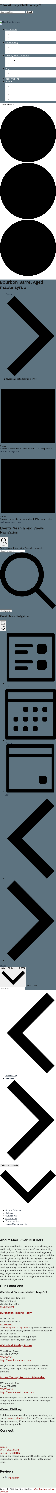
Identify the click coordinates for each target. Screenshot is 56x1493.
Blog (13, 47)
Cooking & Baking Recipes (24, 40)
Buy (7, 68)
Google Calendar (13, 1210)
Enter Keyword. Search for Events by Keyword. (21, 548)
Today (3, 965)
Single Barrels (18, 76)
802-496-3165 (6, 1357)
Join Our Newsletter (10, 1452)
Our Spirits (11, 29)
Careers (3, 1446)
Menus (20, 60)
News (14, 45)
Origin (14, 99)
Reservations (12, 78)
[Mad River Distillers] (10, 22)
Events (14, 86)
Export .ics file (12, 1221)
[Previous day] (30, 878)
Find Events (6, 611)
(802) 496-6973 (7, 1306)
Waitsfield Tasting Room (24, 63)
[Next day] (30, 960)
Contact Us (17, 84)
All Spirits (16, 32)
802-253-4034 (6, 1389)
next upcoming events (10, 451)
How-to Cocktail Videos (23, 34)
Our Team (16, 89)
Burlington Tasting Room (24, 58)
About (8, 81)
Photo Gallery (18, 53)
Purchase (16, 71)
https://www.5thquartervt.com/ (15, 1360)
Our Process (17, 94)
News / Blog (11, 42)
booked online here (16, 1418)
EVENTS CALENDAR (9, 1449)
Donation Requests (21, 91)
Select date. (32, 985)
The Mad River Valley (22, 97)
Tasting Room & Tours (17, 55)
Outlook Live (11, 1218)
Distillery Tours (19, 66)
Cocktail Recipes (20, 37)
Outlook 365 (11, 1215)
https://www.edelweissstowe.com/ (17, 1392)
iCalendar (9, 1213)
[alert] (28, 417)
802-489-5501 (6, 1324)
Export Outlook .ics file (16, 1224)
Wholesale (16, 73)
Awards (15, 50)
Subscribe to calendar (9, 1165)
